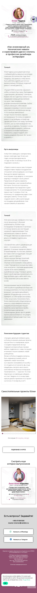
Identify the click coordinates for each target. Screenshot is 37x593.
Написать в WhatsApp (20, 532)
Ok (5, 583)
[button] (3, 414)
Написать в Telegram (20, 539)
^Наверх (32, 587)
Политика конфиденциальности (18, 564)
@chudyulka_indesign (22, 438)
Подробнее (26, 580)
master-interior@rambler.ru (18, 523)
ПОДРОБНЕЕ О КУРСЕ (18, 450)
